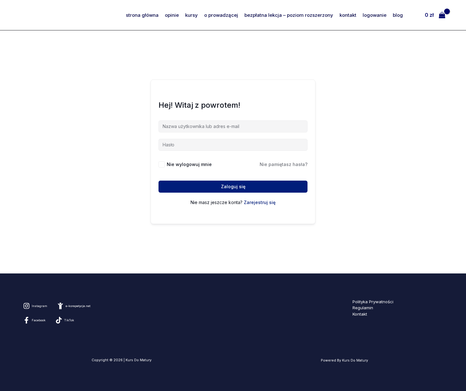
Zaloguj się (233, 186)
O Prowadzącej (221, 15)
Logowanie (374, 15)
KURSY (191, 15)
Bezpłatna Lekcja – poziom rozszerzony (288, 15)
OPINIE (172, 15)
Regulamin (363, 307)
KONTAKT (348, 15)
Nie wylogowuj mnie (189, 164)
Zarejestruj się (259, 202)
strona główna (142, 15)
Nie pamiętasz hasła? (283, 164)
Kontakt (360, 314)
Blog (398, 15)
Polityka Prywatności (373, 301)
